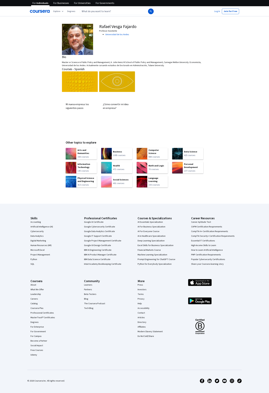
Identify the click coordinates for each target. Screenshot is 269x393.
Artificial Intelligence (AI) (42, 226)
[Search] (151, 11)
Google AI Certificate (94, 222)
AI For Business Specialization (151, 226)
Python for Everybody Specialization (155, 264)
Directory (142, 322)
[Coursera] (40, 11)
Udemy (34, 354)
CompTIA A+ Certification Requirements (209, 231)
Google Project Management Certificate (102, 240)
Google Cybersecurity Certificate (99, 226)
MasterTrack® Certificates (43, 317)
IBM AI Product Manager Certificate (100, 254)
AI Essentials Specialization (150, 222)
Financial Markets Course (149, 250)
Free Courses (37, 350)
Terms (141, 294)
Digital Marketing (38, 240)
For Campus (36, 336)
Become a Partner (39, 340)
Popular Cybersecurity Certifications (208, 259)
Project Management (40, 254)
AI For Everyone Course (148, 231)
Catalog (34, 303)
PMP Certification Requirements (206, 254)
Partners (88, 289)
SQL (32, 264)
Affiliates (142, 326)
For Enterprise (37, 326)
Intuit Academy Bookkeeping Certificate (102, 264)
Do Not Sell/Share (146, 336)
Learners (88, 284)
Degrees (35, 322)
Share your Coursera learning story (207, 264)
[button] (71, 11)
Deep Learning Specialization (151, 240)
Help (140, 303)
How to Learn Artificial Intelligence (207, 250)
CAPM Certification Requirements (206, 226)
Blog (86, 298)
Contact (141, 312)
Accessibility (143, 308)
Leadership (36, 294)
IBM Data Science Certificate (97, 259)
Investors (142, 289)
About (33, 284)
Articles (141, 317)
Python (34, 259)
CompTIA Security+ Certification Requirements (213, 236)
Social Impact (37, 345)
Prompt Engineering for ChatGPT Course (156, 259)
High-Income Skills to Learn (203, 245)
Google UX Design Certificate (97, 245)
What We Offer (37, 289)
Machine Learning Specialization (152, 254)
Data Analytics (37, 236)
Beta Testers (90, 294)
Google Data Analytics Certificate (99, 231)
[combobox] (110, 11)
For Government (38, 331)
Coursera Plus (37, 308)
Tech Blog (88, 308)
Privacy (141, 298)
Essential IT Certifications (203, 240)
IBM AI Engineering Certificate (97, 250)
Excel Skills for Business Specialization (155, 245)
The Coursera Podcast (94, 303)
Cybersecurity (37, 231)
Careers (34, 298)
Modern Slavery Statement (150, 331)
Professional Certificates (42, 312)
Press (140, 284)
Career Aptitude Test (201, 222)
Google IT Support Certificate (98, 236)
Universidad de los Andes (117, 34)
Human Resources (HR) (41, 245)
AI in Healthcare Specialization (151, 236)
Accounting (36, 222)
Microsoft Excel (38, 250)
